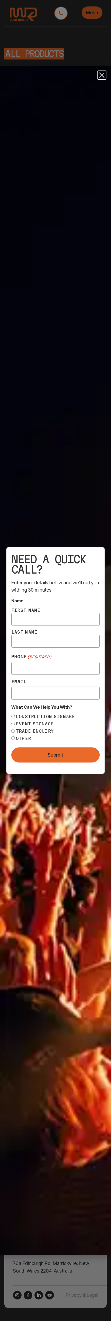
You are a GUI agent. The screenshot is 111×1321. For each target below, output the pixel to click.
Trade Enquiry (35, 731)
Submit (55, 755)
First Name (25, 610)
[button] (102, 75)
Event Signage (35, 723)
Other (23, 738)
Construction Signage (45, 716)
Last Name (24, 632)
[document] (55, 660)
